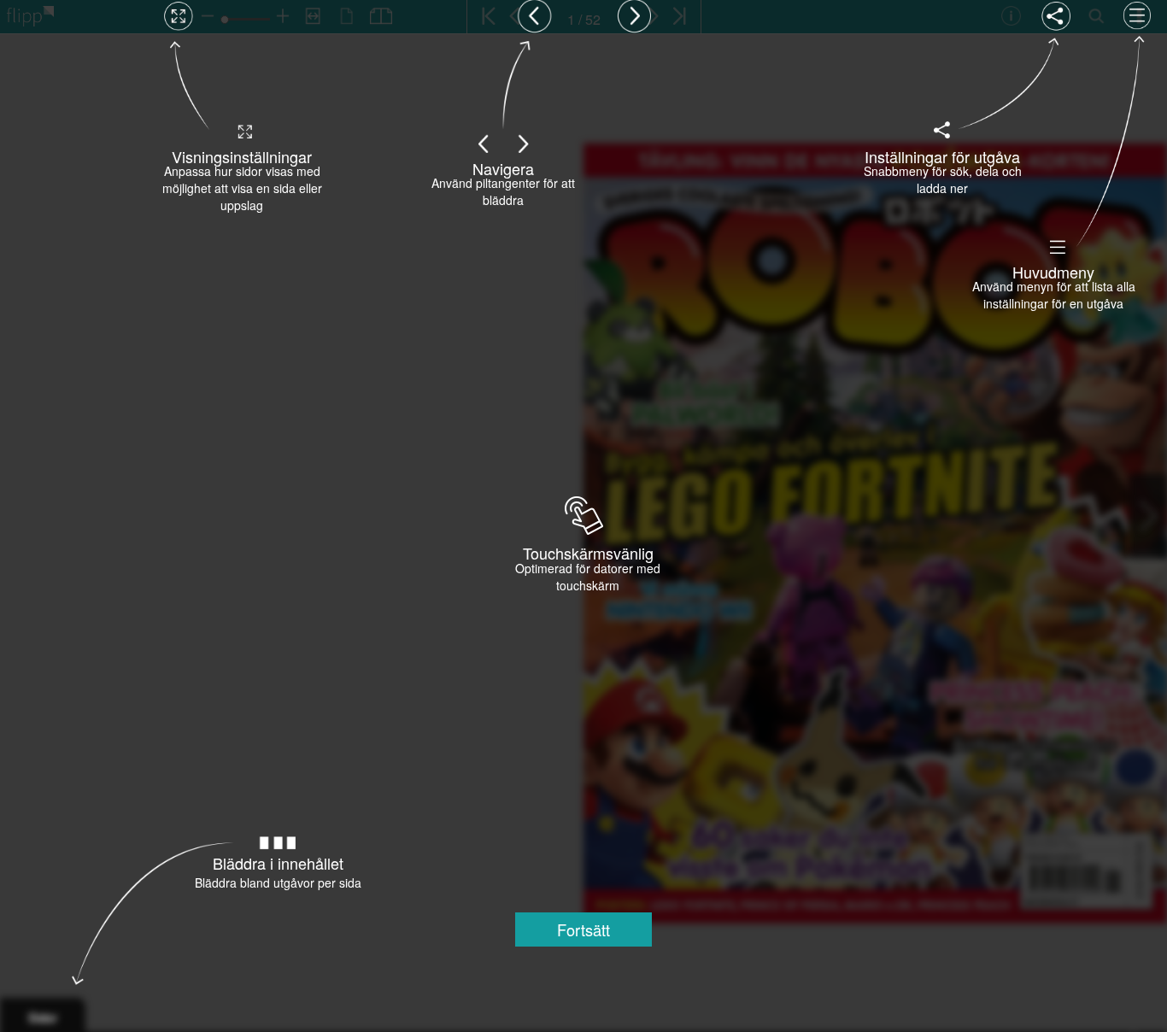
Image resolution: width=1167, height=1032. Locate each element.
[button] (583, 929)
